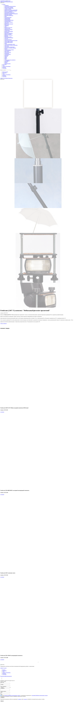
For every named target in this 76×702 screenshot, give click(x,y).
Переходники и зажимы (9, 7)
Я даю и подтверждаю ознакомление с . (25, 695)
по (0, 693)
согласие (25, 699)
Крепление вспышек (8, 14)
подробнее (2, 494)
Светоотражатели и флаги (9, 49)
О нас (3, 65)
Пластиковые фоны (8, 17)
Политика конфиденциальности (6, 676)
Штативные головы (8, 36)
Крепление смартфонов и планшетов (11, 13)
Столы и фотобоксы (8, 39)
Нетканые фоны (7, 19)
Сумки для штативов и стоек (10, 44)
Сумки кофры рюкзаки (9, 42)
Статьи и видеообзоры (6, 66)
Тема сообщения (3, 686)
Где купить (4, 68)
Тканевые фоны (7, 18)
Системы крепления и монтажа (10, 6)
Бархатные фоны (7, 63)
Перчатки (6, 61)
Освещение (7, 5)
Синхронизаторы (8, 54)
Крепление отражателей (9, 15)
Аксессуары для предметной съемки (11, 40)
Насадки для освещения (9, 23)
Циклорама (7, 55)
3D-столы (6, 38)
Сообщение (2, 688)
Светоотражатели (8, 50)
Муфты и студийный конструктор (11, 10)
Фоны (6, 16)
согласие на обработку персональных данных (12, 695)
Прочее (6, 62)
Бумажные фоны (7, 21)
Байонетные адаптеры (8, 29)
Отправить (2, 697)
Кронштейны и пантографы (9, 12)
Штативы (6, 35)
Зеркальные (7, 22)
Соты (5, 26)
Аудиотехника (7, 30)
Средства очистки (8, 52)
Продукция (4, 64)
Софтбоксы (7, 25)
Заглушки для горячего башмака (10, 47)
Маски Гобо (7, 24)
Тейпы (6, 57)
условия (19, 699)
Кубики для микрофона (9, 31)
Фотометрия (7, 53)
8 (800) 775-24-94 (3, 1)
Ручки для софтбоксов (8, 11)
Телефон (1, 684)
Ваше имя (2, 682)
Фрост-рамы (7, 51)
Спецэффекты (7, 60)
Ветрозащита (7, 32)
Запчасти (6, 56)
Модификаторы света (8, 27)
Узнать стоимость (3, 323)
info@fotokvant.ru (3, 0)
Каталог (3, 669)
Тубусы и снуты (7, 28)
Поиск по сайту (5, 71)
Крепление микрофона (9, 33)
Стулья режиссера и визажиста (10, 59)
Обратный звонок (9, 1)
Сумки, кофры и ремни (9, 41)
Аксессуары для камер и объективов (11, 45)
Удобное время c (3, 691)
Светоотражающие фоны (9, 20)
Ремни (6, 43)
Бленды (6, 48)
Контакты (4, 67)
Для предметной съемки (9, 37)
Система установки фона (9, 8)
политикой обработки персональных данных (40, 695)
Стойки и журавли (8, 9)
